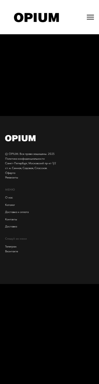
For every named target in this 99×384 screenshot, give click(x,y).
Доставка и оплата (17, 212)
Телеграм (10, 246)
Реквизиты (11, 177)
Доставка (11, 226)
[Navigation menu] (90, 17)
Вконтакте (11, 251)
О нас (9, 197)
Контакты (11, 219)
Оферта (10, 173)
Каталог (10, 205)
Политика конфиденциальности (25, 158)
